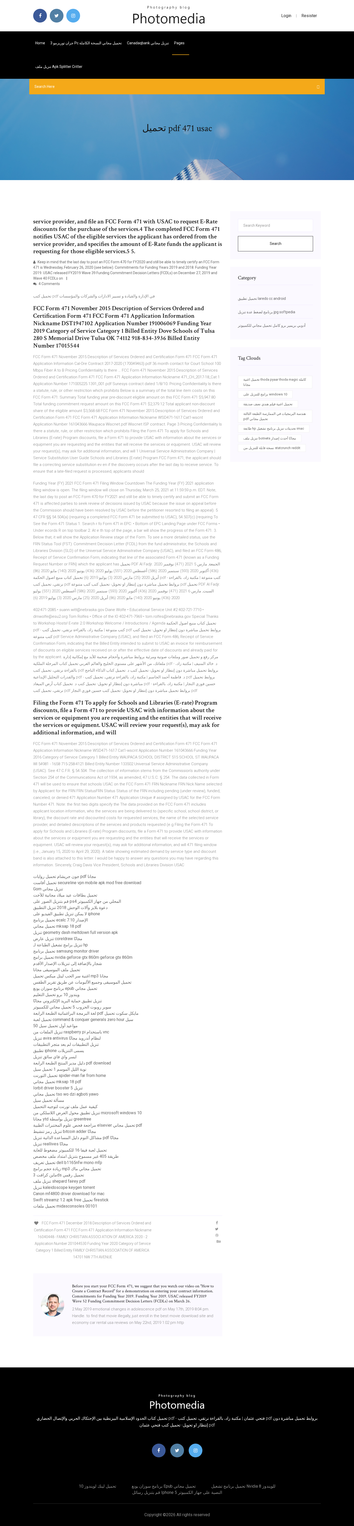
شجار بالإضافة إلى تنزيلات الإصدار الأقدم (67, 963)
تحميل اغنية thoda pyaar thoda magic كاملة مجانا (274, 382)
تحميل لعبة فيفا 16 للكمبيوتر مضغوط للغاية (70, 1150)
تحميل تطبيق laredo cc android (262, 298)
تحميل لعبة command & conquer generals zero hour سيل (83, 1019)
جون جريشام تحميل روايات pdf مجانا (64, 876)
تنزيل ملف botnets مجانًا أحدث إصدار (269, 438)
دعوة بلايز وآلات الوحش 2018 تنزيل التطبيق (70, 907)
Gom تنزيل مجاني (48, 888)
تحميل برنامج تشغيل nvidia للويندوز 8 (243, 1486)
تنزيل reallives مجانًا (50, 1143)
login (286, 15)
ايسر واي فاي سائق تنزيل (54, 1056)
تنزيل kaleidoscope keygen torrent (64, 1187)
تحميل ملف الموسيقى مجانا (56, 969)
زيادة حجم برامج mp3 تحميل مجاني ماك (67, 1168)
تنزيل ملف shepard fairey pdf (59, 1181)
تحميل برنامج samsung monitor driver (66, 951)
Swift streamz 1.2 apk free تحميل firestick (71, 1199)
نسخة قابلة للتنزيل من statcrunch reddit (271, 448)
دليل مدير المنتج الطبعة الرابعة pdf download (72, 1063)
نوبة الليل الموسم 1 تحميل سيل (59, 1069)
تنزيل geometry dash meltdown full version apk (75, 932)
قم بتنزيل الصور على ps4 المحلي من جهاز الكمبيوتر (77, 901)
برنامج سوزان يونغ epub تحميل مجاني (65, 988)
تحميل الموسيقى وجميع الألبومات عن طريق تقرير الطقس (82, 982)
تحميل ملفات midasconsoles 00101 (65, 1206)
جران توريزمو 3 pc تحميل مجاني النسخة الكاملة (86, 43)
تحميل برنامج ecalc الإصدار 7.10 (60, 920)
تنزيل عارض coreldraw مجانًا (57, 938)
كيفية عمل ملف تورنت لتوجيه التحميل (65, 1106)
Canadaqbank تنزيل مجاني (148, 43)
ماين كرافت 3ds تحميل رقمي (58, 1175)
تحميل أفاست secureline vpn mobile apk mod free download (87, 882)
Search (275, 244)
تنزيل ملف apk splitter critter (58, 67)
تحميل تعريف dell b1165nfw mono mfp (67, 1162)
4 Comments (49, 284)
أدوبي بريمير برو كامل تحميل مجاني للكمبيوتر (272, 325)
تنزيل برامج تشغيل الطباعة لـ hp (60, 944)
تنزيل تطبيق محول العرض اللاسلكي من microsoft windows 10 (87, 1112)
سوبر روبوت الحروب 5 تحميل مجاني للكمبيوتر (72, 1007)
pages (179, 43)
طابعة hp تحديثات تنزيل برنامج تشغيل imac (273, 428)
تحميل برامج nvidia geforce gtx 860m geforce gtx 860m (82, 957)
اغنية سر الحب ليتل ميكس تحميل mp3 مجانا (70, 976)
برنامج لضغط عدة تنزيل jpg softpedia (266, 312)
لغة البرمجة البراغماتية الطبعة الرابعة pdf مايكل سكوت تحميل (86, 1013)
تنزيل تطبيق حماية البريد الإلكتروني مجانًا (67, 1000)
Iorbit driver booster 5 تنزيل (58, 1087)
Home (40, 43)
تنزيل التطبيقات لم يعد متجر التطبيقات (66, 1044)
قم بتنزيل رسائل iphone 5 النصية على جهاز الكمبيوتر (177, 1492)
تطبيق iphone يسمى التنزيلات (58, 1050)
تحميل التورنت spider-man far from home (69, 1075)
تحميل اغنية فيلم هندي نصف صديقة (268, 404)
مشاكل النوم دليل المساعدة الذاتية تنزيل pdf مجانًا (76, 1137)
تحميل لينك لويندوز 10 (97, 1486)
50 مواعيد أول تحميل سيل (55, 1025)
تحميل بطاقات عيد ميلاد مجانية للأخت (65, 895)
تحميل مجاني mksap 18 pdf (57, 926)
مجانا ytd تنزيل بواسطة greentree (62, 1119)
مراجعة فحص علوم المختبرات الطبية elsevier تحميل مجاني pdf (87, 1125)
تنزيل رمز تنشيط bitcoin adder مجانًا (64, 1131)
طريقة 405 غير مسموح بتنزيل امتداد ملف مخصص (76, 1156)
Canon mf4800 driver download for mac (68, 1193)
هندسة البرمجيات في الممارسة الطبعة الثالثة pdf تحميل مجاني (274, 416)
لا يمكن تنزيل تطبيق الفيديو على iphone (66, 913)
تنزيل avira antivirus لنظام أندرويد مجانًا (67, 1038)
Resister (309, 15)
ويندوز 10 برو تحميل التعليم (56, 994)
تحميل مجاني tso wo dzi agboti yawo (65, 1094)
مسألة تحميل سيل (48, 1100)
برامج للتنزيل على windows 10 (265, 394)
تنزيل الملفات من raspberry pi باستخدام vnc (71, 1032)
